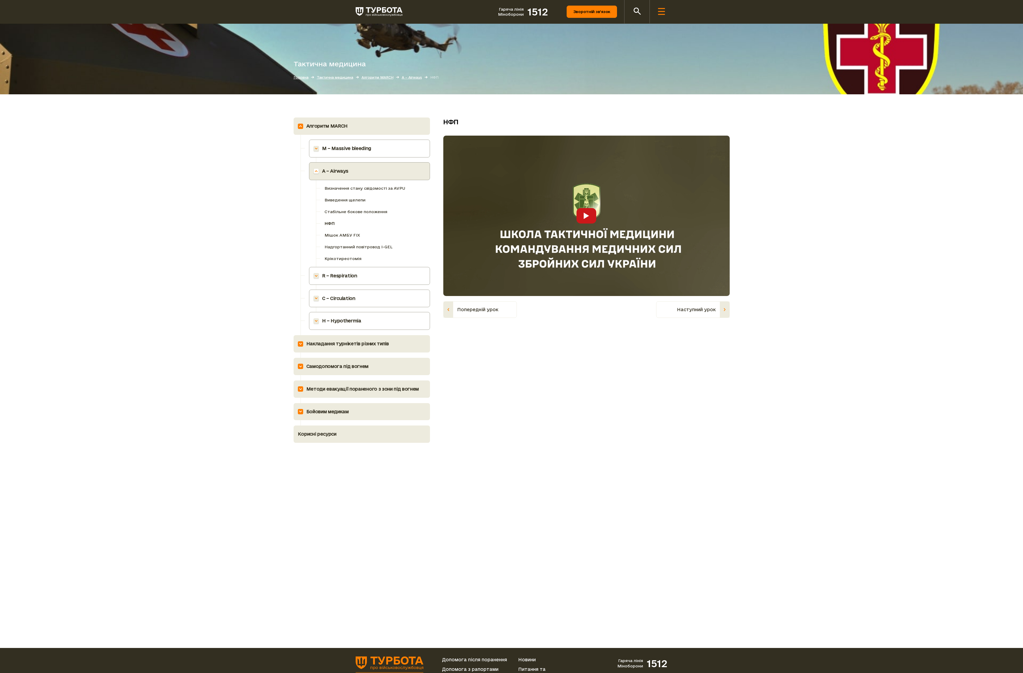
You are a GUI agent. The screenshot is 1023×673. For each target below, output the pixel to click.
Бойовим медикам (327, 411)
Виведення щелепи (345, 200)
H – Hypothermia (341, 320)
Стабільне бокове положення (355, 211)
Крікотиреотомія (343, 258)
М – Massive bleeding (347, 148)
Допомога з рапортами (470, 669)
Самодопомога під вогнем (337, 366)
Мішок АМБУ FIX (342, 235)
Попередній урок (477, 309)
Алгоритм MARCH (327, 125)
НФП (329, 223)
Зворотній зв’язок (591, 11)
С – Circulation (338, 298)
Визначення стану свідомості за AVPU (364, 188)
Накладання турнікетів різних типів (347, 343)
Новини (527, 659)
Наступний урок (696, 309)
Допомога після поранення (474, 659)
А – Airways (335, 170)
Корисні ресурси (317, 433)
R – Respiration (339, 275)
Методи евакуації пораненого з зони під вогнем (362, 388)
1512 (537, 11)
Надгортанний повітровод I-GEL (358, 247)
